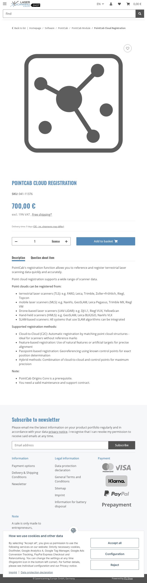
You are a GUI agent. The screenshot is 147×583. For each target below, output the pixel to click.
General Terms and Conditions (68, 479)
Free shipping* (42, 214)
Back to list (20, 28)
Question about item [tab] (42, 257)
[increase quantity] (66, 241)
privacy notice (58, 432)
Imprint (13, 572)
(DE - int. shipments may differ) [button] (48, 226)
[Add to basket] (15, 40)
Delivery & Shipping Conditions (25, 475)
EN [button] (99, 4)
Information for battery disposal (70, 504)
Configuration (114, 554)
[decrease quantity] (16, 241)
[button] (111, 4)
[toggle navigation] (4, 2)
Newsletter (19, 484)
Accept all (115, 543)
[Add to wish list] (128, 48)
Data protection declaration (37, 572)
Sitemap (60, 488)
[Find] (140, 14)
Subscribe (122, 445)
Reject (115, 565)
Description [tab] (18, 257)
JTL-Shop (128, 578)
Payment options (23, 466)
